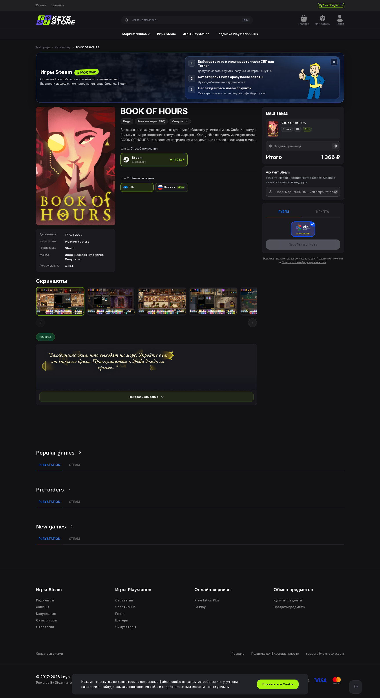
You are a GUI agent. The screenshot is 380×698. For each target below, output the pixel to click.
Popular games (55, 452)
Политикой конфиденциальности (304, 262)
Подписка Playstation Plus (237, 34)
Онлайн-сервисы (213, 589)
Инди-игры (45, 600)
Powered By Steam (50, 682)
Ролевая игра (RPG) (151, 121)
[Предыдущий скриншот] (40, 322)
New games (51, 526)
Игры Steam (166, 34)
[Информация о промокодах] (335, 146)
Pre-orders (50, 489)
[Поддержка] (355, 687)
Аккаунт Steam (278, 172)
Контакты (58, 5)
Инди (127, 121)
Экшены (42, 607)
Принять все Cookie (277, 684)
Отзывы (41, 5)
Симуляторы (46, 620)
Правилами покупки (329, 258)
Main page (43, 47)
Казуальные (46, 614)
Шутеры (121, 620)
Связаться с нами (49, 653)
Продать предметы (289, 607)
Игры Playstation (196, 34)
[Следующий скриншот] (252, 322)
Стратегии (45, 627)
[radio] (154, 159)
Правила (238, 653)
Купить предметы (288, 600)
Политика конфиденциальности (275, 653)
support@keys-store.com (325, 653)
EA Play (200, 607)
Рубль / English (329, 5)
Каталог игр (63, 47)
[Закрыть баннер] (334, 62)
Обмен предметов (293, 589)
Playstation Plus (206, 600)
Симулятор (180, 121)
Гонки (119, 614)
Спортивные (125, 607)
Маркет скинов (134, 34)
